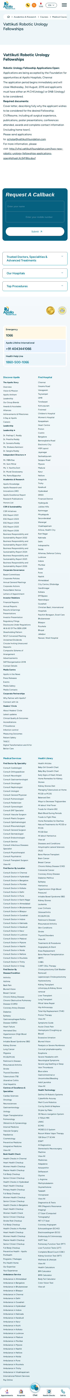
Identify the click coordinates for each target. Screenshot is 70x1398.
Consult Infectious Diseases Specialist (15, 847)
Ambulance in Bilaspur (13, 1290)
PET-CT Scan (44, 1221)
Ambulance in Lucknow (13, 1333)
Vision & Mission (10, 391)
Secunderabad (44, 518)
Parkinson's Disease (12, 1061)
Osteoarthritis (44, 912)
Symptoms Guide (45, 1023)
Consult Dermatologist (13, 834)
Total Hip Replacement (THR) (51, 1011)
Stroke (6, 1069)
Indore (41, 561)
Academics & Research (25, 17)
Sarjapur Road (44, 460)
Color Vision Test (45, 1283)
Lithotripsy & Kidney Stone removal (50, 990)
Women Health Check (13, 1213)
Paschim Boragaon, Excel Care (51, 615)
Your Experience (10, 1271)
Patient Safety (9, 737)
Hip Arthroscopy (45, 1007)
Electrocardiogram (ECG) (49, 1232)
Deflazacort (43, 1172)
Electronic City (44, 444)
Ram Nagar (43, 534)
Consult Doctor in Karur (13, 931)
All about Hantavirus (47, 836)
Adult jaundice (44, 1082)
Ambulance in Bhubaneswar (15, 1287)
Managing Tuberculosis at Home (52, 790)
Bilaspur (41, 622)
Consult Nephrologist (13, 787)
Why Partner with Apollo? (14, 698)
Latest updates (10, 714)
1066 (41, 6)
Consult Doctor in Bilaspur (15, 911)
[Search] (34, 5)
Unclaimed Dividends (12, 640)
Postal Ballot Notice (12, 590)
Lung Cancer (8, 1049)
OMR (40, 398)
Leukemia (42, 904)
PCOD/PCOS (9, 1057)
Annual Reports (10, 606)
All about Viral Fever (47, 805)
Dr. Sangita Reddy (11, 451)
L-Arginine (42, 1179)
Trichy (40, 483)
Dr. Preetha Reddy (11, 439)
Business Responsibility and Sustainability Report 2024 (15, 550)
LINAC (41, 1122)
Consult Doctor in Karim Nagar (16, 900)
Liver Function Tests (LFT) (49, 1248)
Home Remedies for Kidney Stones (50, 780)
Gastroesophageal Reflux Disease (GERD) (14, 1021)
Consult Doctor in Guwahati (15, 915)
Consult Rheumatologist (14, 826)
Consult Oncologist (12, 783)
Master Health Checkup (13, 1170)
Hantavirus (43, 885)
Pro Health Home (11, 1263)
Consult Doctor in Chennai (15, 873)
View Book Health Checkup (49, 1393)
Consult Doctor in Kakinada (15, 923)
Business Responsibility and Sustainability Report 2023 (15, 543)
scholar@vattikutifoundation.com (26, 139)
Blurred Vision (9, 989)
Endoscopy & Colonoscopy (50, 1236)
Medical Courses (60, 17)
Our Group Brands (11, 402)
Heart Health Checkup (13, 1162)
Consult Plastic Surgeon (14, 818)
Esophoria (42, 1053)
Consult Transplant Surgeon (15, 860)
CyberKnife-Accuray (47, 1098)
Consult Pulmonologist (13, 799)
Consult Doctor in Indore (14, 919)
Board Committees (11, 574)
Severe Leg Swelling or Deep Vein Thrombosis (50, 1066)
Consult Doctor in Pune (13, 896)
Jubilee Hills (43, 507)
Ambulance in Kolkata (12, 1329)
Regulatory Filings (11, 621)
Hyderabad (43, 491)
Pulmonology (9, 1119)
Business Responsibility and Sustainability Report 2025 (15, 557)
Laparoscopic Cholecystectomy (52, 977)
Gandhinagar (43, 588)
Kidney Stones (9, 1045)
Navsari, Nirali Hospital (48, 638)
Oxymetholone (44, 1187)
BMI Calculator (44, 1271)
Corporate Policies (11, 578)
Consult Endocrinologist (14, 838)
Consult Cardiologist (12, 768)
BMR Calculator (45, 1275)
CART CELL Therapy (47, 966)
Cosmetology (9, 1138)
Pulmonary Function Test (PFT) (51, 1244)
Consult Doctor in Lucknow (15, 935)
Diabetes (7, 1012)
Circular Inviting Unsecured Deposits (15, 645)
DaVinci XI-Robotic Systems (50, 1094)
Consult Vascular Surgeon (14, 814)
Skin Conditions (45, 928)
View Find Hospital (21, 1393)
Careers (6, 422)
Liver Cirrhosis (44, 908)
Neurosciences (10, 1103)
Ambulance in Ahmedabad (14, 1279)
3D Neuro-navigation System (51, 1114)
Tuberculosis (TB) (11, 1076)
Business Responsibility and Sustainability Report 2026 (15, 564)
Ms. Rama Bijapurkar (12, 475)
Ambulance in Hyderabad (14, 1306)
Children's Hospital (46, 413)
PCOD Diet (43, 832)
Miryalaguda (43, 514)
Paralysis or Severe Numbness (51, 1045)
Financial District (45, 499)
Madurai (41, 468)
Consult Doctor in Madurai (15, 939)
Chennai (42, 382)
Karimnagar (43, 510)
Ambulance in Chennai (13, 1294)
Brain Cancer (43, 858)
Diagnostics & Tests (47, 1202)
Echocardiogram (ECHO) (49, 1228)
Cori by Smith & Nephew (49, 1106)
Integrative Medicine (12, 1146)
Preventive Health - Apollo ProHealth (15, 1253)
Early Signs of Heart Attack (50, 775)
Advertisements (10, 658)
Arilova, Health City (46, 530)
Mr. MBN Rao (9, 460)
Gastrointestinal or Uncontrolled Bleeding (48, 1077)
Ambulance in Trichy (12, 1368)
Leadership (8, 398)
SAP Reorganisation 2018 (14, 662)
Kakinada (42, 538)
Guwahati (42, 604)
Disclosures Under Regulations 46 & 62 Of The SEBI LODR (17, 626)
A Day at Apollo (10, 418)
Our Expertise (9, 1267)
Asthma (6, 981)
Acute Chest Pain (46, 1027)
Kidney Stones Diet (46, 786)
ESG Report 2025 (11, 527)
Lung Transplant (45, 999)
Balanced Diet (44, 797)
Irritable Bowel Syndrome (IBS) (16, 1041)
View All (6, 864)
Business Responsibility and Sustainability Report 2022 (15, 536)
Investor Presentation (13, 617)
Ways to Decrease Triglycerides (52, 801)
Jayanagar (42, 452)
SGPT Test (42, 1240)
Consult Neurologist (12, 776)
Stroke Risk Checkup (12, 1221)
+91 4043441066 (18, 349)
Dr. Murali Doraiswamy (13, 472)
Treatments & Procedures (49, 943)
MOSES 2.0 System (46, 1129)
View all (41, 840)
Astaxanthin (43, 1168)
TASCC (6, 741)
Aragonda (42, 479)
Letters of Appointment (13, 594)
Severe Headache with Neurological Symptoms (48, 1059)
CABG (40, 962)
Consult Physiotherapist (14, 852)
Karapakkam (43, 421)
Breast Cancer (9, 993)
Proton (41, 429)
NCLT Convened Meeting (14, 636)
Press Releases (10, 678)
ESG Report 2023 (11, 519)
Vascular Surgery (10, 1131)
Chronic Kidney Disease (13, 997)
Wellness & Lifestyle (47, 1260)
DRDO (40, 495)
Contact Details (10, 666)
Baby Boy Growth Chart (48, 771)
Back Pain (7, 985)
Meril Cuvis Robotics (47, 1102)
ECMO (41, 1126)
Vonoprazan (43, 1195)
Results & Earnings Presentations (11, 612)
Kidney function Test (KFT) (50, 1256)
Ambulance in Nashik (12, 1349)
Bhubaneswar (44, 618)
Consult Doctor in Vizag (13, 966)
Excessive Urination (47, 1038)
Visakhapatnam (45, 526)
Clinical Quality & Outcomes (15, 718)
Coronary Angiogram (47, 1225)
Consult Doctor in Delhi (13, 892)
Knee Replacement (46, 951)
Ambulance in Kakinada (13, 1314)
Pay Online (8, 1380)
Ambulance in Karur (11, 1322)
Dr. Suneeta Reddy (11, 443)
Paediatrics (8, 1135)
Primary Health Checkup (14, 1190)
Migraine (7, 1053)
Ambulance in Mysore (12, 1345)
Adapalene (43, 1164)
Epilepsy (7, 1016)
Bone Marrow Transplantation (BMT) (51, 956)
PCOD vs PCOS (45, 794)
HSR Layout (43, 448)
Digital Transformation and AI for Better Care (17, 747)
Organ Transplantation (13, 1115)
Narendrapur (43, 600)
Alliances (7, 410)
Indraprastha (43, 545)
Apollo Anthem (10, 395)
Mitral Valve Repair (46, 1003)
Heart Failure (9, 1027)
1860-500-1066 (17, 362)
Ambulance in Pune (11, 1360)
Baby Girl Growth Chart (48, 767)
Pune (40, 573)
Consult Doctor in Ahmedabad (16, 904)
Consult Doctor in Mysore (14, 942)
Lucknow (42, 557)
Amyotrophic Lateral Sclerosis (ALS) (51, 849)
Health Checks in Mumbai (14, 1228)
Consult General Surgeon (14, 830)
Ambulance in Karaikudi (13, 1318)
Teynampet (43, 394)
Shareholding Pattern (12, 632)
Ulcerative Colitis (11, 1080)
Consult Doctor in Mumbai (15, 884)
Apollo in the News (11, 674)
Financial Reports (11, 602)
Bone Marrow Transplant (48, 854)
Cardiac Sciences (10, 1096)
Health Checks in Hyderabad (16, 1182)
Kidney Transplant (46, 984)
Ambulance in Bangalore (14, 1283)
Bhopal (41, 630)
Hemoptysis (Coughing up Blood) (50, 1032)
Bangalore (42, 437)
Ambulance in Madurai (13, 1337)
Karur (40, 472)
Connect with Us (10, 702)
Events (6, 682)
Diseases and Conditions (49, 843)
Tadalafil (41, 1191)
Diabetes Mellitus (46, 878)
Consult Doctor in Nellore (14, 954)
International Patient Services (16, 1376)
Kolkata (41, 592)
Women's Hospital (46, 417)
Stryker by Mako (45, 1110)
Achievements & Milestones (15, 414)
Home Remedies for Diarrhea (51, 821)
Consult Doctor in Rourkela (15, 958)
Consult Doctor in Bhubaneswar (17, 907)
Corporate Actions (11, 586)
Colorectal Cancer (46, 870)
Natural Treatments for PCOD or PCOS (52, 826)
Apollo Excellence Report (14, 495)
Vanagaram (43, 390)
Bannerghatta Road (46, 441)
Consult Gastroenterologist (15, 779)
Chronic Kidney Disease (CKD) (51, 866)
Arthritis (7, 977)
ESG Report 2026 (11, 530)
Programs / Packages (12, 1259)
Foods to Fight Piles (47, 817)
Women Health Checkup (14, 1166)
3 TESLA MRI (43, 1118)
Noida (40, 549)
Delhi (40, 541)
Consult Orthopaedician (14, 772)
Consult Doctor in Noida (14, 950)
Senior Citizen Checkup (13, 1178)
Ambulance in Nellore (12, 1353)
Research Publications (13, 499)
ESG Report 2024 (11, 523)
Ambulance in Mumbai (13, 1341)
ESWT (40, 1141)
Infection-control (10, 730)
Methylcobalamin (45, 1183)
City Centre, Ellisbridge (48, 584)
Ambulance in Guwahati (13, 1302)
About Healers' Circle (12, 710)
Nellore (41, 475)
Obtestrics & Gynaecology (15, 1123)
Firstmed (42, 410)
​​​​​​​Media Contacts (10, 690)
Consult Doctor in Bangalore (15, 880)
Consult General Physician (15, 795)
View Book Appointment (7, 1393)
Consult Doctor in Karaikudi (15, 927)
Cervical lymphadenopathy (50, 1049)
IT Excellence (9, 726)
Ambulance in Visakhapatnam (16, 1372)
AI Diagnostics (44, 1145)
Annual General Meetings (14, 582)
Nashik (41, 576)
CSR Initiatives (9, 511)
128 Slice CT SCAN (46, 1137)
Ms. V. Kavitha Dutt (11, 468)
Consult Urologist (11, 791)
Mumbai (41, 565)
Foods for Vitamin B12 (47, 809)
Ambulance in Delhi (11, 1298)
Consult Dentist (10, 841)
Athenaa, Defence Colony (49, 553)
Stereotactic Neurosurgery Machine (50, 1150)
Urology (6, 1111)
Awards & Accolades (12, 406)
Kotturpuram (43, 406)
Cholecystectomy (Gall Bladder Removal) (52, 971)
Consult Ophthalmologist (14, 822)
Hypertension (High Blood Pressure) (14, 1036)
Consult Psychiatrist (12, 856)
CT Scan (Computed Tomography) (47, 1215)
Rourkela (42, 626)
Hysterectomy (44, 981)
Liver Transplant (45, 995)
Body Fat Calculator (47, 1279)
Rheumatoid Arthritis (12, 1065)
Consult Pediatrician (12, 803)
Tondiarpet (43, 402)
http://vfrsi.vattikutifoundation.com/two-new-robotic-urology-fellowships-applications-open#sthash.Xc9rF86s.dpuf (33, 153)
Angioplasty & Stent (47, 947)
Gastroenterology (11, 1107)
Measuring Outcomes (12, 734)
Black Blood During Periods (50, 813)
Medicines (42, 1160)
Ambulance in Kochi (12, 1325)
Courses (44, 17)
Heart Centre (44, 425)
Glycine (41, 1175)
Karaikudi (42, 487)
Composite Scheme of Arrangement (13, 652)
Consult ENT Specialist (13, 810)
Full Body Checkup (11, 1174)
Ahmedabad (43, 580)
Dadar (40, 569)
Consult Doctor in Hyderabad (16, 876)
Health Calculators (46, 1267)
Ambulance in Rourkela (13, 1364)
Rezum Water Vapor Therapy (51, 1133)
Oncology (7, 1100)
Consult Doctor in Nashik (14, 946)
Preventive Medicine (12, 1142)
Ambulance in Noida (12, 1356)
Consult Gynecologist (13, 806)
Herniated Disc (9, 1030)
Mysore (41, 464)
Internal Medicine (11, 1127)
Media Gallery (9, 686)
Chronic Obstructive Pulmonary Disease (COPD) (17, 1002)
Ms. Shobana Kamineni (13, 447)
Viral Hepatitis (9, 1084)
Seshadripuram (44, 456)
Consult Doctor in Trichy (14, 962)
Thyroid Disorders (11, 1073)
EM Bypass (43, 596)
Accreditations (9, 722)
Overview (7, 387)
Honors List (8, 503)
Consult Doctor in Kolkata (14, 888)
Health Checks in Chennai (15, 1158)
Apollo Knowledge (11, 484)
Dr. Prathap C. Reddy (12, 435)
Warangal (42, 522)
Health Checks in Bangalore (15, 1205)
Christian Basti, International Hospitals (50, 609)
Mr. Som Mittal (9, 464)
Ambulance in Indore (12, 1310)
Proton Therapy (45, 1015)
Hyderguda (43, 503)
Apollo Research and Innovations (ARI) (12, 489)
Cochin (41, 433)
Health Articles (44, 763)
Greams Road (44, 386)
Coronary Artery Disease (14, 1008)
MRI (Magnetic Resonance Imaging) (49, 1208)
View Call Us (63, 1393)
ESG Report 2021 (11, 515)
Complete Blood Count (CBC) (51, 1252)
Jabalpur (42, 634)
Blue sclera (43, 1071)
